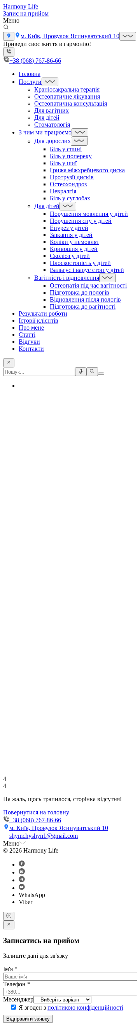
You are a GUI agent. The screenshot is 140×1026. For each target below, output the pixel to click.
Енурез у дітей (69, 227)
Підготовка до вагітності (83, 306)
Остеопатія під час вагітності (88, 285)
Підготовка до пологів (79, 292)
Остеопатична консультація (70, 103)
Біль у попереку (71, 156)
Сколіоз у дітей (70, 256)
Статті (27, 334)
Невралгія (63, 191)
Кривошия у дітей (74, 248)
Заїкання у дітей (71, 234)
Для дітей (47, 117)
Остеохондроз (68, 184)
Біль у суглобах (70, 198)
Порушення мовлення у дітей (89, 213)
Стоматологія (52, 124)
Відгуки (29, 341)
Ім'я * (10, 969)
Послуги (30, 81)
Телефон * (16, 984)
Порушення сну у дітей (81, 220)
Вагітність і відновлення (66, 277)
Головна (29, 74)
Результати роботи (43, 313)
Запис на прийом (26, 13)
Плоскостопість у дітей (80, 263)
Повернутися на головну (36, 812)
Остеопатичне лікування (67, 96)
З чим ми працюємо (45, 132)
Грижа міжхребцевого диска (87, 170)
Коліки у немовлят (74, 241)
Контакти (31, 348)
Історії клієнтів (38, 320)
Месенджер (18, 999)
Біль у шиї (63, 163)
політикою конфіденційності (85, 1007)
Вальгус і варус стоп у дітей (87, 270)
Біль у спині (66, 149)
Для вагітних (51, 110)
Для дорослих (52, 141)
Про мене (31, 327)
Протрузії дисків (72, 177)
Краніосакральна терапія (67, 89)
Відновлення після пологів (85, 299)
